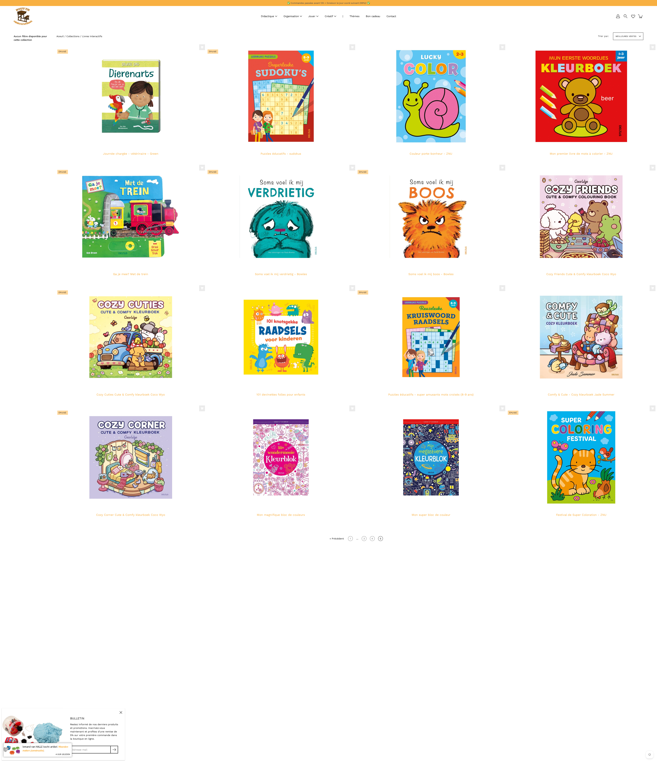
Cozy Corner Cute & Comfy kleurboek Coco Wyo (130, 515)
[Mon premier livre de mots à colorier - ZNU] (581, 96)
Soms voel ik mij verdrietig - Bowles (281, 274)
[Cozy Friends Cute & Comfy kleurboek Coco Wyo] (581, 216)
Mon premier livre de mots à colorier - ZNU (581, 153)
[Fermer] (121, 712)
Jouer (311, 16)
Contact (391, 16)
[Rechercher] (625, 16)
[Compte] (618, 16)
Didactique (267, 16)
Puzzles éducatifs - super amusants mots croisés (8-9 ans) (431, 394)
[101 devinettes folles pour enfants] (281, 337)
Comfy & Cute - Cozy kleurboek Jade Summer (581, 394)
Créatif (329, 16)
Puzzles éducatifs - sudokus (281, 153)
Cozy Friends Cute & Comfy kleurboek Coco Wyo (581, 274)
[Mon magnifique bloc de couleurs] (281, 457)
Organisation (291, 16)
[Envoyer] (114, 749)
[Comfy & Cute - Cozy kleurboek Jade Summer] (581, 337)
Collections (72, 36)
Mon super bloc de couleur (431, 515)
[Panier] (640, 16)
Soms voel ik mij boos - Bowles (431, 274)
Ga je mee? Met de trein (130, 274)
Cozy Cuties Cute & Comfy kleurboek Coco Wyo (130, 394)
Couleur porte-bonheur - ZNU (431, 153)
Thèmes (354, 16)
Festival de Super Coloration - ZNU (581, 515)
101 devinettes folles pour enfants (280, 394)
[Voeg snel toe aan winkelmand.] (202, 47)
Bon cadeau (373, 16)
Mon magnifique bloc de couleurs (281, 515)
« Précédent (337, 538)
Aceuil (60, 36)
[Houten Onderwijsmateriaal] (23, 16)
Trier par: (603, 36)
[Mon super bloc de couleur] (431, 457)
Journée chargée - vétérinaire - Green (130, 153)
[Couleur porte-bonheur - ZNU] (431, 96)
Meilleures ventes (626, 36)
